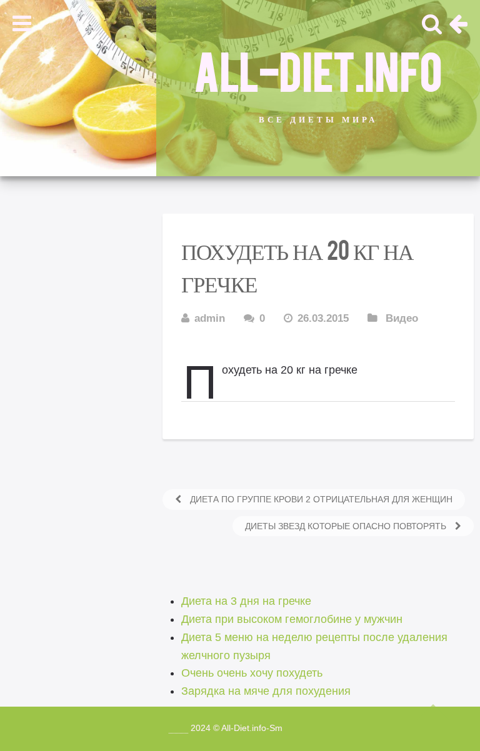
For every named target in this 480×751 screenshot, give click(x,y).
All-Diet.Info (318, 69)
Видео (402, 318)
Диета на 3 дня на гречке (246, 601)
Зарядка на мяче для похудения (266, 691)
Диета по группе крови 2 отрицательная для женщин (320, 499)
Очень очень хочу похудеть (251, 673)
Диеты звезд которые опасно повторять (347, 526)
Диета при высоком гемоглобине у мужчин (291, 619)
